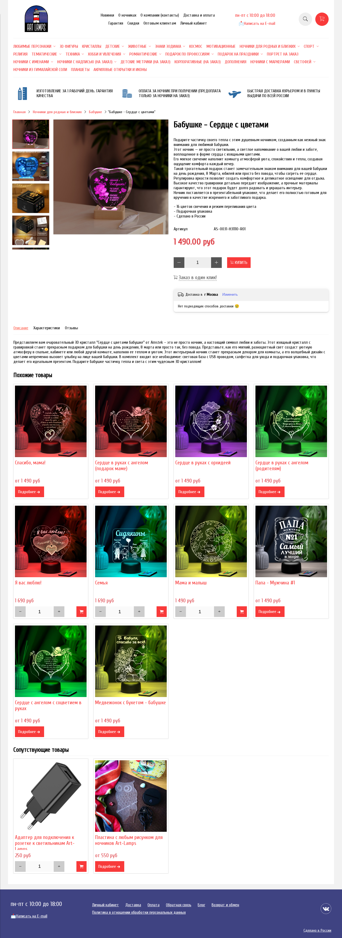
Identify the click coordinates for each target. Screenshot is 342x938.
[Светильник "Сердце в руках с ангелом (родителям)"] (291, 421)
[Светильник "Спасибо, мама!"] (51, 421)
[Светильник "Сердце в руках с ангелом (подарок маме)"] (131, 421)
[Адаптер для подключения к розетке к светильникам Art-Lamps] (51, 796)
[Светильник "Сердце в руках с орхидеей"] (211, 421)
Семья (101, 583)
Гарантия (115, 23)
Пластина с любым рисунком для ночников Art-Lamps (129, 840)
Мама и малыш (191, 583)
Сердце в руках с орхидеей (203, 463)
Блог (201, 905)
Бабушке (95, 112)
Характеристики (46, 328)
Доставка (133, 905)
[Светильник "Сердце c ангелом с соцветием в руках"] (51, 661)
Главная (19, 112)
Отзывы (71, 328)
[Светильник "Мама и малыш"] (211, 541)
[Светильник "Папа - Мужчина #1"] (291, 541)
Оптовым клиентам (159, 23)
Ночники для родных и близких (57, 112)
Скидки (133, 23)
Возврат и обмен (225, 905)
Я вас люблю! (28, 583)
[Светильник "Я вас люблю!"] (51, 541)
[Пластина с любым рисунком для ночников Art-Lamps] (131, 796)
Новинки (107, 15)
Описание (20, 328)
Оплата (153, 905)
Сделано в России (317, 930)
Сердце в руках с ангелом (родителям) (281, 466)
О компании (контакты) (160, 15)
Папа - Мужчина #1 (275, 583)
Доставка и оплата (199, 15)
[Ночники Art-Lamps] (36, 30)
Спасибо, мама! (30, 463)
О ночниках (127, 15)
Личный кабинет (193, 23)
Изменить (230, 294)
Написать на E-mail (257, 23)
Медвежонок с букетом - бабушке (130, 703)
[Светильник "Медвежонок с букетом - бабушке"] (131, 661)
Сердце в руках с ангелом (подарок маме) (121, 466)
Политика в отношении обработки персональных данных (139, 912)
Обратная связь (178, 905)
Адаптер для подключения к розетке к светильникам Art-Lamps (45, 843)
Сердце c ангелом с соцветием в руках (48, 705)
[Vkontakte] (326, 908)
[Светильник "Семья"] (131, 541)
